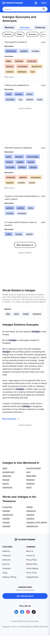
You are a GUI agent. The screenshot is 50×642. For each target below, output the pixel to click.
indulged (6, 510)
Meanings (9, 27)
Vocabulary (6, 568)
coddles (20, 161)
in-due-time (7, 507)
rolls (20, 99)
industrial (6, 526)
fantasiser (30, 479)
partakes (24, 50)
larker (4, 468)
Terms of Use (31, 572)
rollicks (30, 94)
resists (26, 313)
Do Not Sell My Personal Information (25, 621)
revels (8, 94)
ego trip (5, 483)
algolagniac (7, 487)
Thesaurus (6, 555)
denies (32, 182)
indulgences (7, 514)
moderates (31, 61)
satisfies (22, 167)
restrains (9, 71)
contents (9, 213)
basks (39, 99)
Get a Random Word (25, 596)
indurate (5, 522)
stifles (8, 61)
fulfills (30, 207)
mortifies (21, 182)
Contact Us (30, 555)
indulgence (31, 510)
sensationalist (8, 472)
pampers (19, 156)
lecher (29, 487)
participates (11, 50)
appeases (21, 213)
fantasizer (30, 483)
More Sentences (9, 418)
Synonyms (25, 27)
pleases (33, 167)
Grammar (6, 564)
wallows (18, 94)
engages (35, 50)
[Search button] (43, 9)
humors (9, 161)
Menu (44, 3)
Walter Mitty (31, 475)
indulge (29, 507)
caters (8, 234)
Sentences (40, 27)
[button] (35, 2)
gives (16, 313)
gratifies (29, 99)
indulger (5, 479)
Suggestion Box (32, 577)
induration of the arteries (36, 522)
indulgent (30, 514)
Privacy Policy (31, 559)
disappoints (37, 66)
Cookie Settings (32, 568)
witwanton (6, 475)
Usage (4, 572)
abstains (9, 66)
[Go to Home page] (12, 2)
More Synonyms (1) (25, 245)
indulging (30, 518)
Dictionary (6, 551)
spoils (8, 156)
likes (8, 313)
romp (28, 472)
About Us (29, 551)
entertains (37, 313)
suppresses (22, 66)
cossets (31, 161)
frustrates (19, 61)
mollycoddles (32, 156)
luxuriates (10, 99)
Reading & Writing (9, 577)
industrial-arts (32, 526)
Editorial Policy (31, 564)
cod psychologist (33, 468)
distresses (22, 71)
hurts (32, 71)
